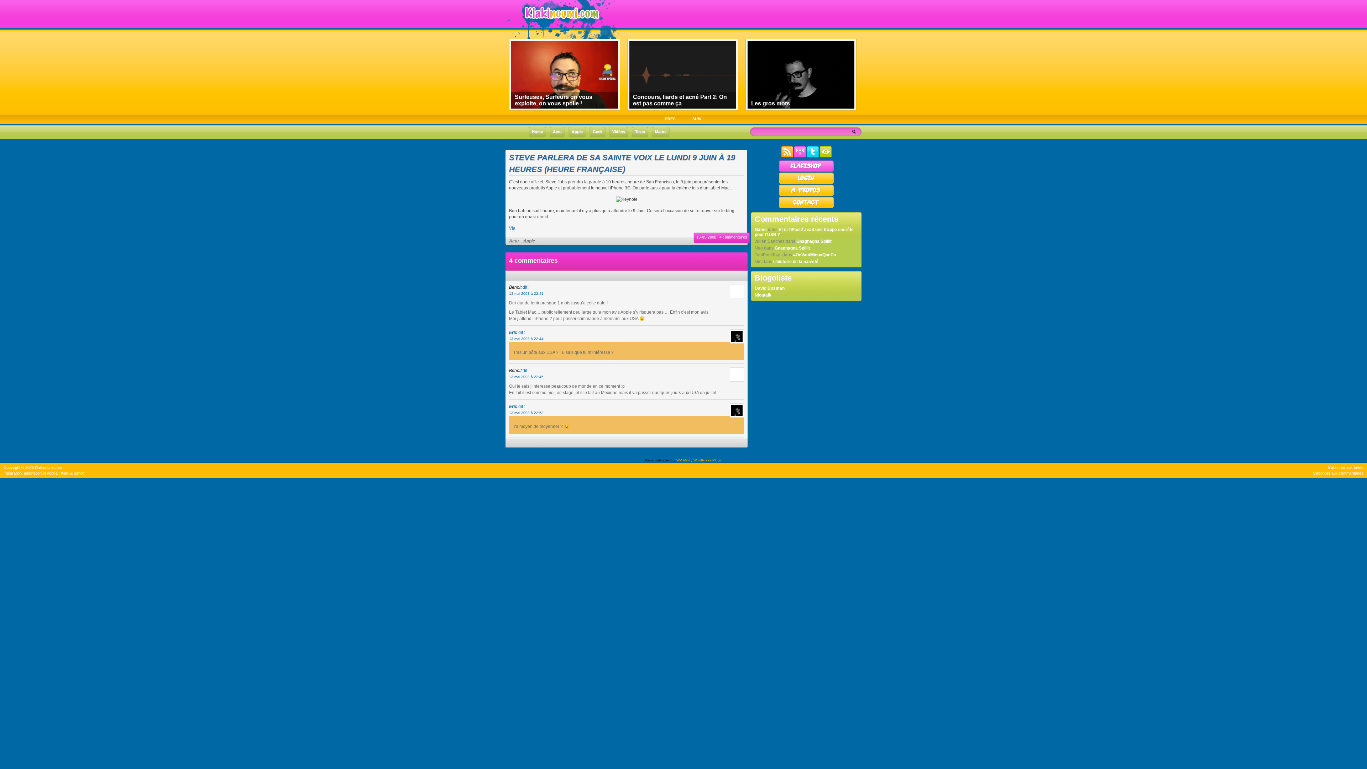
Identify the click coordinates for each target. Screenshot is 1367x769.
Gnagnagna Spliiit (814, 241)
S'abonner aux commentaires (1338, 473)
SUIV (696, 119)
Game (761, 229)
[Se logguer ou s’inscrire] (806, 183)
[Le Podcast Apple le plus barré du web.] (800, 155)
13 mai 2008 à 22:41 (526, 293)
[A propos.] (806, 195)
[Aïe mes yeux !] (826, 155)
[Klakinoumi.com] (561, 24)
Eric (513, 332)
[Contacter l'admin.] (806, 207)
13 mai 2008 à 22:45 (526, 377)
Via (512, 228)
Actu (514, 241)
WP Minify (684, 460)
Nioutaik (763, 295)
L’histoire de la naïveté (795, 261)
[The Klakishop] (806, 170)
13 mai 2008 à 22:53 (526, 413)
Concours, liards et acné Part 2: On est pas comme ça (680, 100)
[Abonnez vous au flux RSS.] (787, 155)
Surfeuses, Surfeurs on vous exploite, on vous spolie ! (553, 100)
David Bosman (770, 288)
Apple (529, 241)
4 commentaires (733, 237)
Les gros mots (770, 103)
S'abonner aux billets (1345, 467)
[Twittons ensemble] (813, 155)
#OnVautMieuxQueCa (814, 254)
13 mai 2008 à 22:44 (526, 339)
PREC (670, 119)
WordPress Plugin (708, 460)
